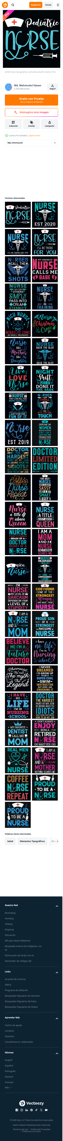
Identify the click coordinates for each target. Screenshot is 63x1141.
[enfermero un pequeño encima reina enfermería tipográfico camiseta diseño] (18, 815)
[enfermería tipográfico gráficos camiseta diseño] (18, 1060)
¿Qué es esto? (34, 135)
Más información (15, 142)
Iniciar (48, 5)
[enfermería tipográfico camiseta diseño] (18, 1115)
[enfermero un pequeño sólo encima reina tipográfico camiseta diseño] (18, 842)
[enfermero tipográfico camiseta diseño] (18, 215)
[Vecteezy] (5, 5)
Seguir (53, 88)
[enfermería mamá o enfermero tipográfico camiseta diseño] (18, 678)
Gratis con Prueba (31, 100)
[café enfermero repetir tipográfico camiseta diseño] (18, 760)
